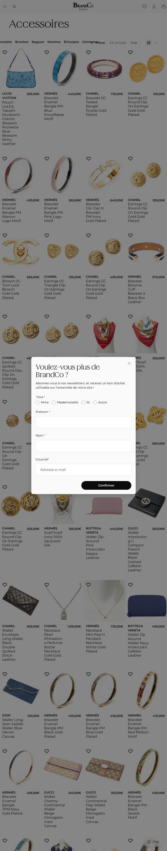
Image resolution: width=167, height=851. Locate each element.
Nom (40, 435)
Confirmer (106, 485)
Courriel (42, 459)
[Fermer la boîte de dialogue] (129, 363)
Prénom (43, 412)
